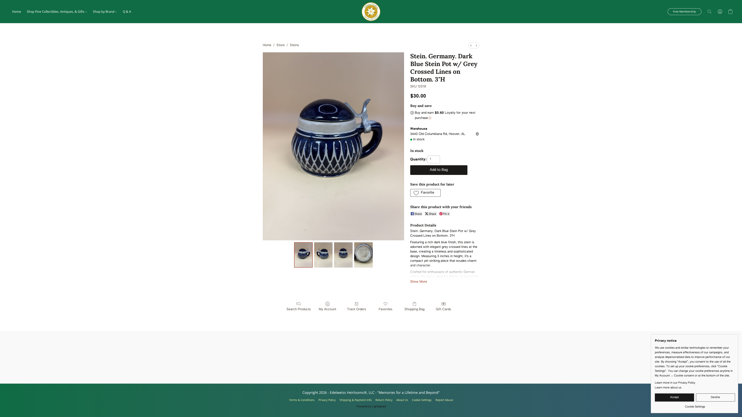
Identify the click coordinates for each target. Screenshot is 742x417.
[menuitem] (471, 45)
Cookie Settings (422, 400)
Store (281, 45)
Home (16, 11)
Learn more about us (668, 387)
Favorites (385, 309)
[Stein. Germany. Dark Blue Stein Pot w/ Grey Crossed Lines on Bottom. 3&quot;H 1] (323, 254)
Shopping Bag (414, 309)
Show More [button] (418, 281)
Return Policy (383, 400)
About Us (402, 400)
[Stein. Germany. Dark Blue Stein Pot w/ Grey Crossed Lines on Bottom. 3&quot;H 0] (303, 254)
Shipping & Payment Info (356, 400)
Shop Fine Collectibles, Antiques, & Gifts (56, 11)
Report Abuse (444, 400)
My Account (327, 309)
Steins (294, 45)
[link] (695, 405)
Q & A (127, 11)
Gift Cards (443, 309)
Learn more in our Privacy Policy (675, 382)
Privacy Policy (327, 400)
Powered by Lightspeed (371, 406)
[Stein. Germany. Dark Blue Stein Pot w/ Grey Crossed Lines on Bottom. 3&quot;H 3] (363, 254)
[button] (371, 11)
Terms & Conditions (302, 400)
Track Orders (356, 309)
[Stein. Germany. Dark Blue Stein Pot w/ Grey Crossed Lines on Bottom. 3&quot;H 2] (343, 254)
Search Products (299, 309)
